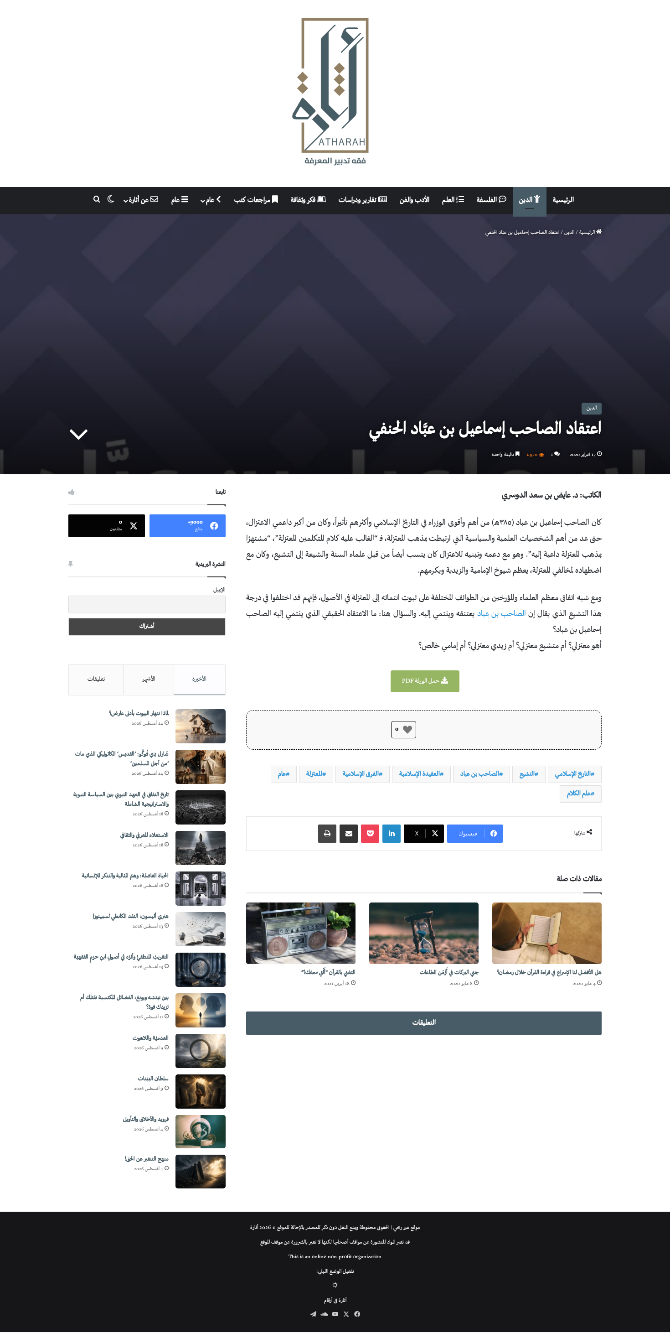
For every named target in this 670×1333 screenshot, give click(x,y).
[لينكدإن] (391, 834)
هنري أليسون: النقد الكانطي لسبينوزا (131, 917)
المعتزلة (314, 774)
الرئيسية (563, 200)
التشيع (527, 774)
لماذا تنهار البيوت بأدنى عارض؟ (139, 714)
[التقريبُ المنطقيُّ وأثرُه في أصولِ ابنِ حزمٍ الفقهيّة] (200, 970)
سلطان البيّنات (153, 1079)
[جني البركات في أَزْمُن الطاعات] (424, 933)
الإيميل (219, 590)
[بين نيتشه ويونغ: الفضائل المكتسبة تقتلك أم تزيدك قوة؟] (200, 1010)
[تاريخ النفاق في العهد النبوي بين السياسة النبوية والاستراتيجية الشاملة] (200, 807)
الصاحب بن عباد (501, 614)
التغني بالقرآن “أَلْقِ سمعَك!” (328, 973)
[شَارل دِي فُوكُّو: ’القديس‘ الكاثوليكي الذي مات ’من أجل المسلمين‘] (200, 767)
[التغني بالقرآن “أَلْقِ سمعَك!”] (301, 933)
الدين (526, 200)
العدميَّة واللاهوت (151, 1039)
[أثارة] (335, 93)
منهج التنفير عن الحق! (147, 1159)
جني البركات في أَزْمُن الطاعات (449, 973)
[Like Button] (407, 730)
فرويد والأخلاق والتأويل (146, 1120)
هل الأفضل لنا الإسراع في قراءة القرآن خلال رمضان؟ (549, 973)
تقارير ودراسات (358, 200)
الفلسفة (488, 200)
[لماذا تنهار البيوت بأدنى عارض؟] (200, 726)
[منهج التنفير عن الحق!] (200, 1171)
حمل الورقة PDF (421, 681)
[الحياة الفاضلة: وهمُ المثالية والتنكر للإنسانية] (200, 888)
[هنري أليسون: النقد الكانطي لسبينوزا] (200, 929)
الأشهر (148, 679)
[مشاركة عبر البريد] (349, 834)
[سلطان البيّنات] (200, 1091)
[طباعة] (327, 834)
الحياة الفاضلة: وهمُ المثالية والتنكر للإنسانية (125, 876)
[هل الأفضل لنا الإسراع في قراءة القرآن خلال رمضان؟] (547, 933)
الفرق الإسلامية (361, 774)
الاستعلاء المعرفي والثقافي (144, 836)
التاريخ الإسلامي (573, 774)
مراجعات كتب (253, 200)
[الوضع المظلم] (335, 1286)
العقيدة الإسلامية (419, 774)
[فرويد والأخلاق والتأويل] (200, 1132)
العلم (449, 200)
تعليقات (96, 679)
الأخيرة (199, 679)
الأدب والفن (414, 200)
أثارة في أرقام (335, 1300)
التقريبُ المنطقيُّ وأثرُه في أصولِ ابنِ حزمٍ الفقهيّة (121, 957)
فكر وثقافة (304, 200)
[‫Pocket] (370, 834)
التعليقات (424, 1023)
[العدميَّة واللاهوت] (200, 1051)
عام (211, 200)
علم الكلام (579, 793)
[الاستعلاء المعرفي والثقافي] (200, 848)
